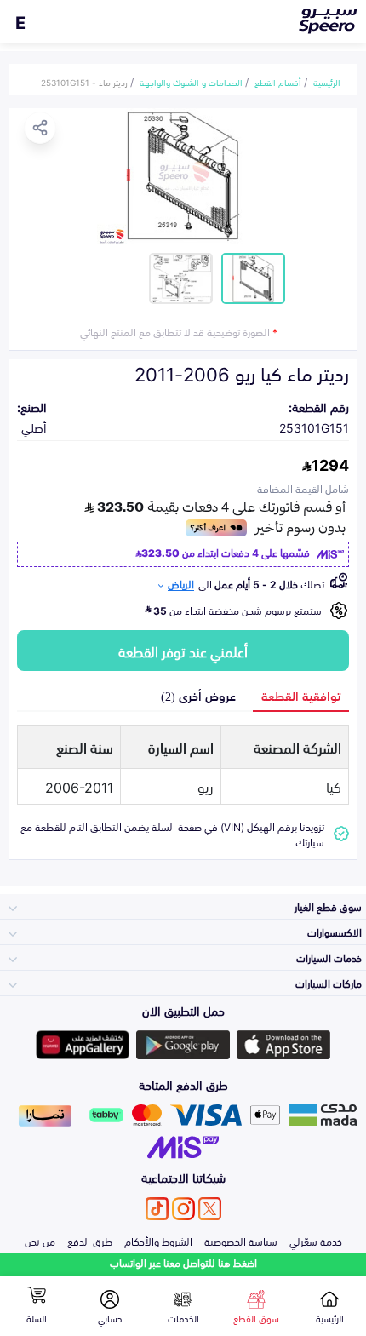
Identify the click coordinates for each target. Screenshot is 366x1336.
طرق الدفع (89, 1240)
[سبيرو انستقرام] (183, 1208)
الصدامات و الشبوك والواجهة (191, 81)
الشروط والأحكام (158, 1240)
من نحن (40, 1240)
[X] (209, 1208)
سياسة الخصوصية (240, 1240)
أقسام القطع (277, 81)
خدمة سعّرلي (315, 1240)
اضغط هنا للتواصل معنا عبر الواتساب (183, 1262)
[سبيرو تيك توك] (157, 1208)
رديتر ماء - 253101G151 (84, 81)
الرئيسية (326, 81)
